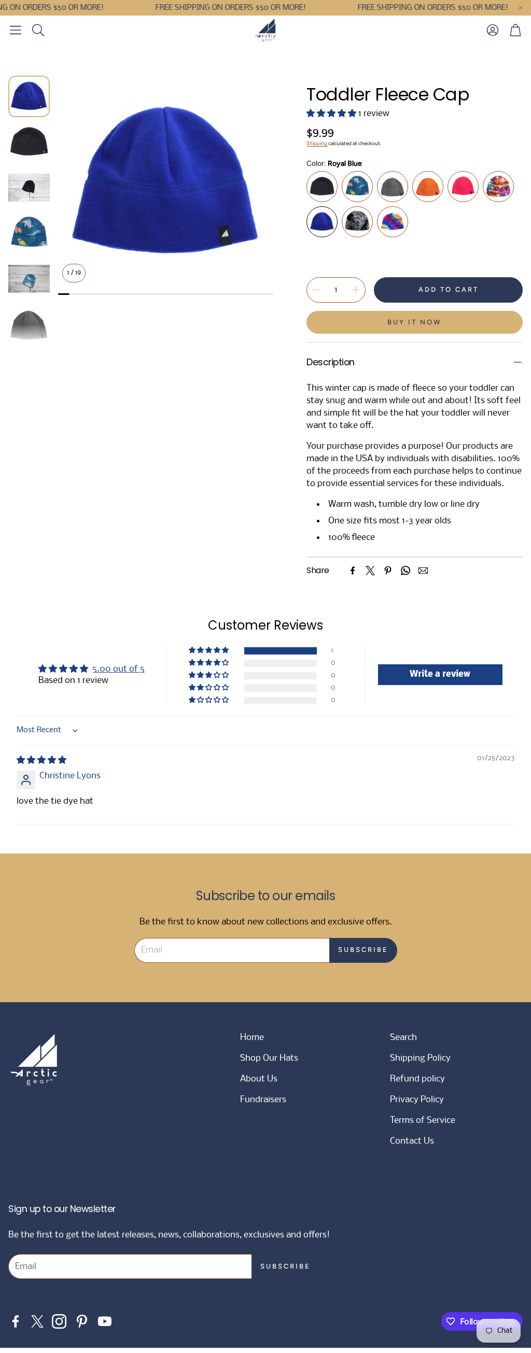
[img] (41, 760)
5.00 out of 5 (118, 669)
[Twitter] (370, 570)
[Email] (423, 570)
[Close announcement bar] (520, 8)
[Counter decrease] (316, 289)
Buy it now (414, 322)
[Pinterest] (388, 570)
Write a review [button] (440, 674)
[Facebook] (352, 570)
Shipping (316, 143)
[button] (15, 30)
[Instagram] (59, 1321)
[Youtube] (104, 1321)
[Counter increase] (355, 289)
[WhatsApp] (405, 570)
